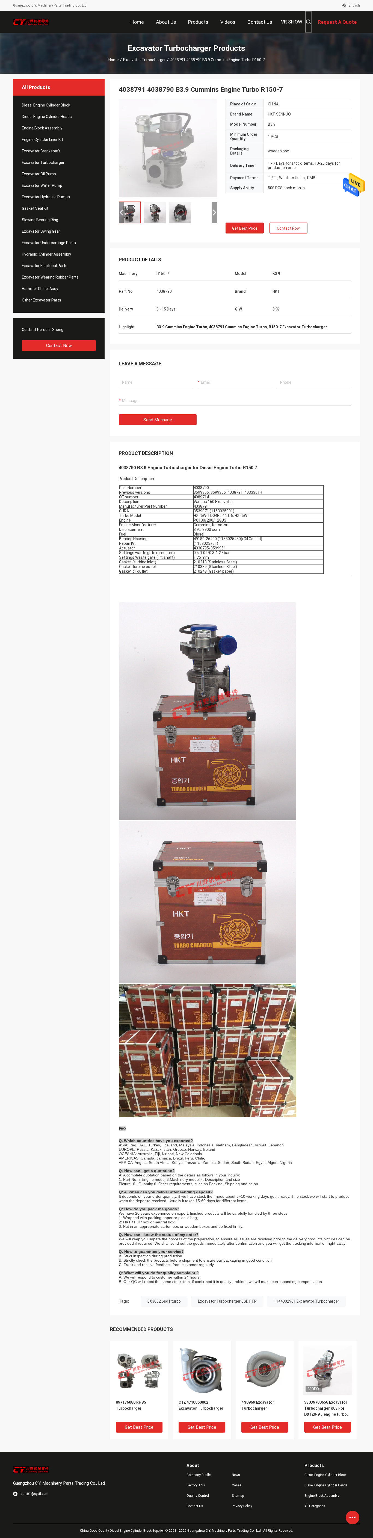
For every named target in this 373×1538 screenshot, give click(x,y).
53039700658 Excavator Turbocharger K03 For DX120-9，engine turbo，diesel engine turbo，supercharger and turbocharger (327, 1408)
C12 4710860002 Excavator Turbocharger (201, 1405)
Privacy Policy (242, 1506)
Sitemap (238, 1496)
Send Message (157, 419)
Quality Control (198, 1496)
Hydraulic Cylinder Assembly (46, 254)
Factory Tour (196, 1485)
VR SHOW (291, 22)
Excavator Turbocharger (144, 60)
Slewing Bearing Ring (40, 220)
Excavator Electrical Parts (44, 266)
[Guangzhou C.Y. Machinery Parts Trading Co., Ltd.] (31, 22)
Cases (236, 1485)
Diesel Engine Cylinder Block (46, 105)
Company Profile (199, 1475)
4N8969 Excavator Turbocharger (257, 1405)
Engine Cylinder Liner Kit (42, 139)
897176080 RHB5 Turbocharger (131, 1405)
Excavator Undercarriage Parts (49, 243)
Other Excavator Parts (41, 300)
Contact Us (195, 1506)
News (236, 1475)
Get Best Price (244, 228)
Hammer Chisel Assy (40, 288)
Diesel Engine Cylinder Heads (47, 116)
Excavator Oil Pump (39, 174)
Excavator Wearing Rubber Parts (50, 277)
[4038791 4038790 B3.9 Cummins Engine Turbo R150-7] (168, 148)
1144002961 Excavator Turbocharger (306, 1301)
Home (113, 60)
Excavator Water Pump (42, 185)
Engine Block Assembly (42, 128)
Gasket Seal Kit (35, 208)
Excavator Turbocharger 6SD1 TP (227, 1301)
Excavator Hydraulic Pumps (46, 197)
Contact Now (59, 345)
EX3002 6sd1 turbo (164, 1301)
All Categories (314, 1506)
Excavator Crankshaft (41, 151)
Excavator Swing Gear (41, 231)
